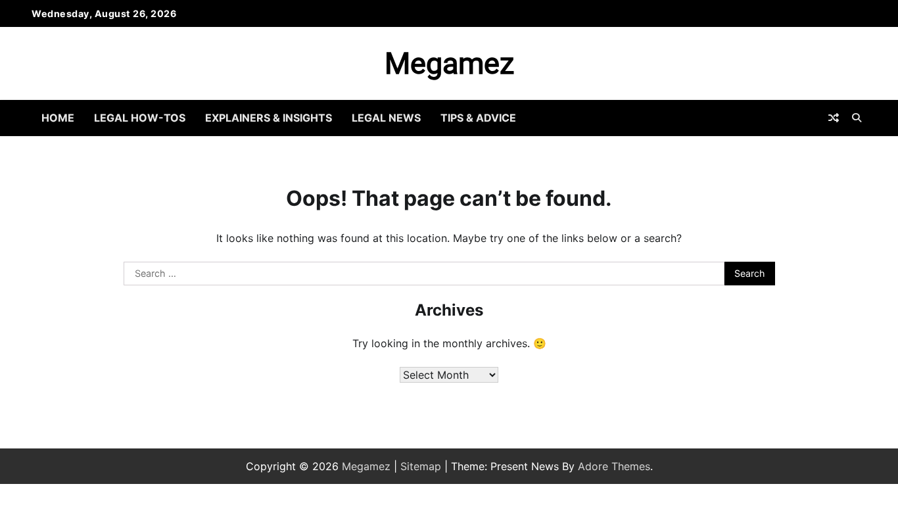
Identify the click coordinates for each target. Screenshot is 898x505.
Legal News (386, 117)
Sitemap (420, 466)
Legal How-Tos (139, 117)
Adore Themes (614, 466)
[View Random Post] (833, 118)
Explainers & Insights (268, 117)
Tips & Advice (478, 117)
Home (57, 117)
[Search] (856, 118)
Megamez (449, 63)
